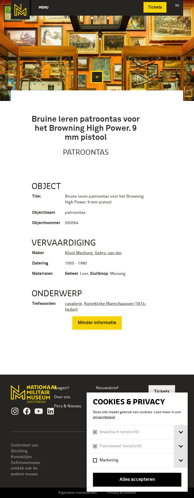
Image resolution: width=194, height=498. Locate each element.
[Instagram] (15, 411)
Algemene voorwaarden (77, 492)
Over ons (62, 397)
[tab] (181, 432)
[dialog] (137, 442)
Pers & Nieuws (67, 406)
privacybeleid (104, 417)
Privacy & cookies (121, 492)
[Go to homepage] (27, 396)
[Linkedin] (50, 411)
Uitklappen (97, 77)
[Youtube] (39, 411)
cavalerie (73, 304)
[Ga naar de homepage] (20, 9)
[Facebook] (27, 411)
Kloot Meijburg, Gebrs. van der (93, 253)
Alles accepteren (137, 479)
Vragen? (61, 388)
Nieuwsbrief (107, 388)
